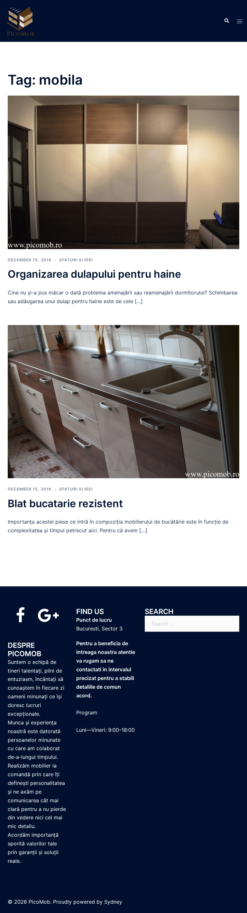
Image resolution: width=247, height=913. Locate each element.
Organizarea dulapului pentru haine (94, 274)
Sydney (113, 902)
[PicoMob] (21, 20)
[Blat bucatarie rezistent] (123, 401)
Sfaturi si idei (76, 259)
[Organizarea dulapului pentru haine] (123, 172)
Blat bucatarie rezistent (65, 503)
